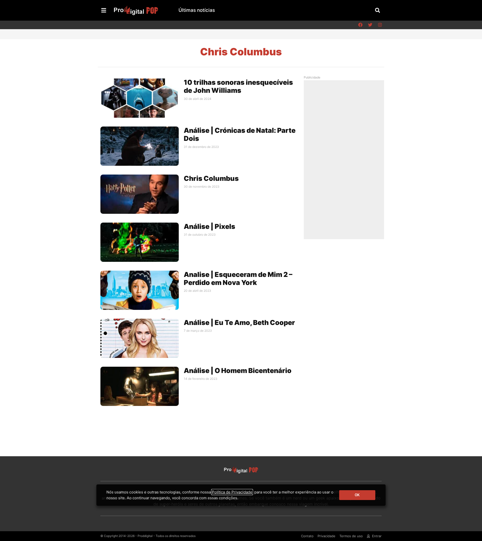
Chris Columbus (211, 178)
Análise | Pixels (209, 226)
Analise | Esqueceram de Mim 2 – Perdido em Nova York (238, 278)
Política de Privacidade (232, 492)
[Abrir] (103, 10)
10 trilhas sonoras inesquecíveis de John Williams (238, 86)
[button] (377, 10)
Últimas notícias (196, 10)
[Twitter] (370, 25)
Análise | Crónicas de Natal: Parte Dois (239, 134)
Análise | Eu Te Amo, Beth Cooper (239, 322)
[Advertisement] (345, 159)
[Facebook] (360, 25)
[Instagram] (380, 25)
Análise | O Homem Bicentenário (237, 370)
